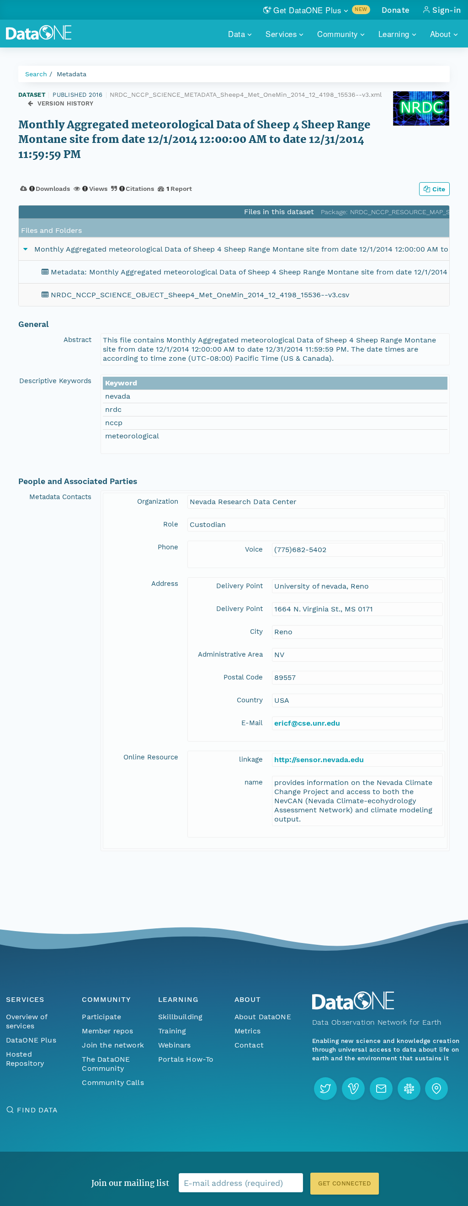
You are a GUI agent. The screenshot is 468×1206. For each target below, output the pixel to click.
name (254, 782)
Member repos (107, 1031)
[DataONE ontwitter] (325, 1088)
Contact (249, 1045)
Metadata (71, 74)
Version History (65, 103)
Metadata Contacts (60, 497)
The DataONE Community (106, 1064)
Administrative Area (230, 654)
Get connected (344, 1183)
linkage (251, 759)
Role (170, 524)
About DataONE (262, 1016)
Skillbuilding (180, 1016)
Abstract (77, 340)
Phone (168, 547)
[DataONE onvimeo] (353, 1088)
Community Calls (113, 1082)
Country (250, 700)
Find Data (37, 1110)
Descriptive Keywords (55, 381)
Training (172, 1031)
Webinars (174, 1045)
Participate (101, 1016)
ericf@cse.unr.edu (307, 723)
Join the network (113, 1045)
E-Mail (252, 723)
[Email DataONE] (381, 1088)
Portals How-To (185, 1059)
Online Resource (150, 757)
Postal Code (243, 677)
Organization (157, 501)
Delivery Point (239, 586)
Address (164, 583)
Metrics (247, 1031)
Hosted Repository (25, 1059)
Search (36, 74)
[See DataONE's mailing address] (436, 1088)
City (256, 631)
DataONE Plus (31, 1040)
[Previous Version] (30, 104)
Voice (254, 549)
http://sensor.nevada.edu (319, 759)
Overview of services (27, 1021)
